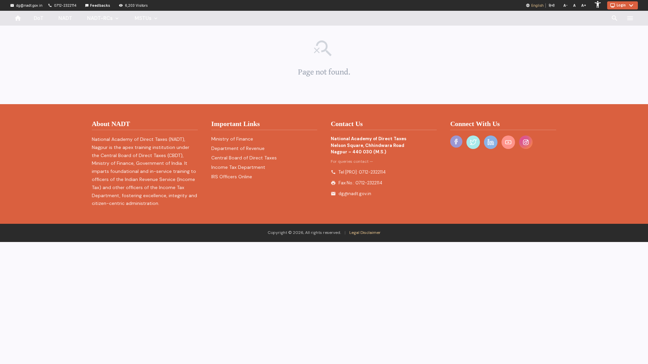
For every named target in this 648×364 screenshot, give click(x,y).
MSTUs (147, 18)
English (537, 5)
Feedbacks (97, 5)
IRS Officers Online (231, 177)
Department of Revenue (238, 148)
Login (622, 5)
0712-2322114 (372, 172)
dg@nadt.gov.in (355, 193)
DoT (39, 18)
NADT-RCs (103, 18)
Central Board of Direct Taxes (244, 158)
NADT (65, 18)
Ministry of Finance (232, 139)
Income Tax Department (238, 167)
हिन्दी (552, 5)
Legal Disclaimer (364, 232)
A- (565, 5)
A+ (583, 5)
